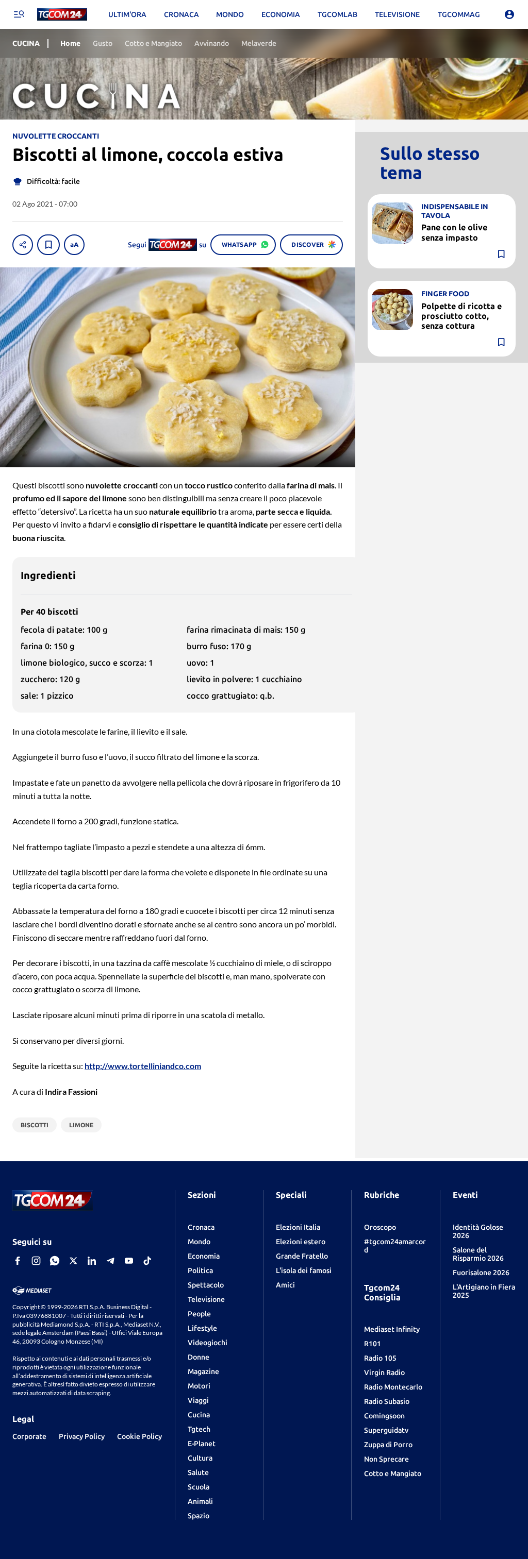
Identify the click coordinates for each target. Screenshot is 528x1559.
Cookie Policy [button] (139, 1436)
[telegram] (110, 1261)
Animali (200, 1501)
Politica (200, 1270)
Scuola (198, 1487)
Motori (199, 1386)
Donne (198, 1357)
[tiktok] (147, 1261)
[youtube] (129, 1261)
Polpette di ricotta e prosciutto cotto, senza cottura (461, 315)
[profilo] (509, 14)
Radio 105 (380, 1358)
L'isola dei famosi (304, 1270)
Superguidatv (386, 1430)
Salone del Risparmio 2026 (478, 1254)
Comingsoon (384, 1416)
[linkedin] (92, 1261)
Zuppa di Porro (388, 1445)
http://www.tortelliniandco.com (143, 1066)
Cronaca (201, 1227)
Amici (285, 1285)
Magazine (203, 1371)
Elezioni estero (300, 1242)
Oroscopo (380, 1227)
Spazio (198, 1516)
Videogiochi (207, 1342)
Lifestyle (202, 1328)
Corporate (29, 1436)
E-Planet (202, 1443)
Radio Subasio (386, 1401)
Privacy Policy (82, 1436)
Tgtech (199, 1429)
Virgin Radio (384, 1372)
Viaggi (198, 1400)
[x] (73, 1261)
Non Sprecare (386, 1459)
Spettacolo (206, 1285)
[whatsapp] (55, 1261)
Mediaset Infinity (392, 1329)
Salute (198, 1472)
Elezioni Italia (298, 1227)
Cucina (199, 1415)
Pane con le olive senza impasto (454, 232)
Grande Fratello (302, 1256)
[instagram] (36, 1261)
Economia (204, 1256)
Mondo (199, 1242)
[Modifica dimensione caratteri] (74, 244)
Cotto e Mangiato (392, 1473)
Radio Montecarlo (393, 1387)
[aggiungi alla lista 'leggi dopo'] (48, 244)
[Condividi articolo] (22, 244)
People (199, 1314)
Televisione (206, 1299)
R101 (372, 1344)
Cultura (200, 1458)
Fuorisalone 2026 (481, 1272)
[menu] (18, 14)
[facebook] (17, 1261)
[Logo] (62, 14)
